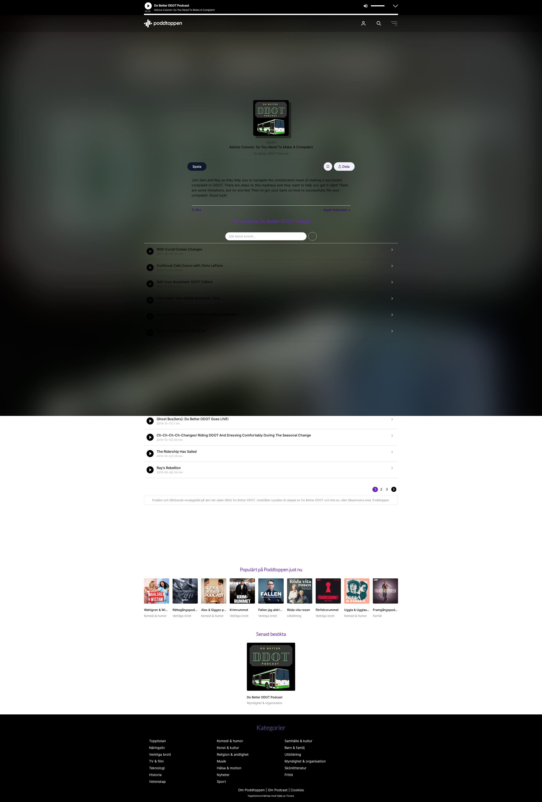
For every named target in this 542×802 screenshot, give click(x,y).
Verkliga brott (160, 754)
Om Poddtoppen (251, 790)
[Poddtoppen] (163, 23)
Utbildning (293, 754)
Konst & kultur (228, 748)
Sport (221, 781)
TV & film (156, 761)
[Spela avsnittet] (150, 251)
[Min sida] (363, 23)
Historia (155, 775)
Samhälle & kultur (298, 741)
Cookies (297, 790)
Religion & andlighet (233, 754)
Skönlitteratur (295, 768)
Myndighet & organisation (305, 761)
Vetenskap (157, 781)
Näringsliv (157, 748)
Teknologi (157, 768)
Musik (221, 761)
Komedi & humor (230, 741)
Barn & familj (295, 748)
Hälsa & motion (229, 768)
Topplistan (157, 741)
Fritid (289, 775)
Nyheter (223, 775)
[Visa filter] (312, 236)
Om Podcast (278, 790)
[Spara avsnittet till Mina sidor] (328, 166)
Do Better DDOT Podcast (271, 153)
